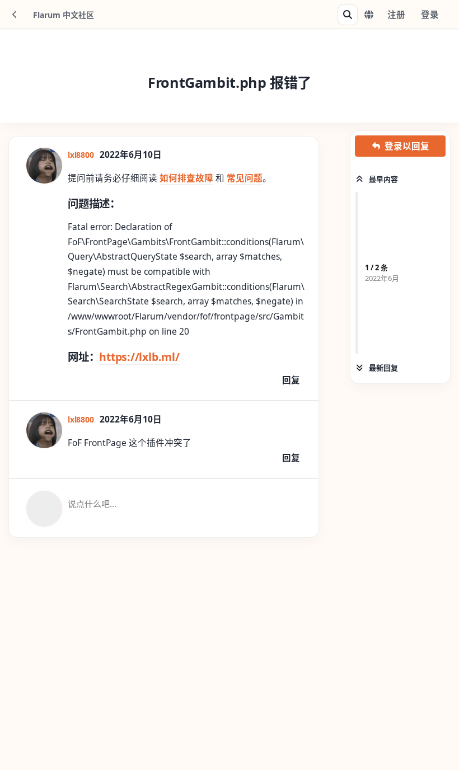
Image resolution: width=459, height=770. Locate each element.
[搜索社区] (348, 14)
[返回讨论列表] (14, 14)
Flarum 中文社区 (63, 15)
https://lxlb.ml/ (139, 356)
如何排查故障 (186, 178)
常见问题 (245, 178)
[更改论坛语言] (369, 14)
